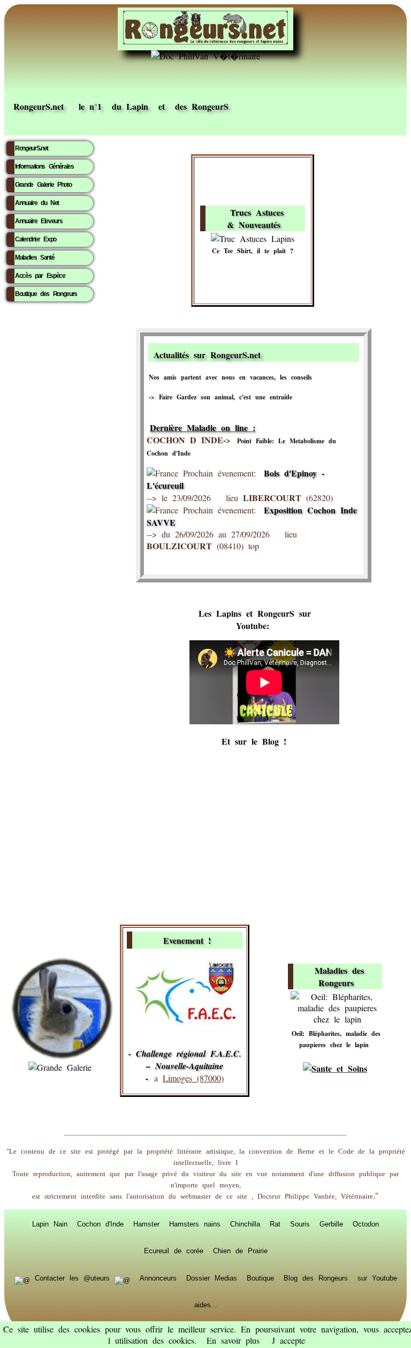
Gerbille (331, 1224)
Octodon (366, 1224)
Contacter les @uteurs (72, 1278)
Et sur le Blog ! (254, 741)
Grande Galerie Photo (43, 184)
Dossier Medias (211, 1278)
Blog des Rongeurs (316, 1278)
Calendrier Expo (35, 239)
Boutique (260, 1278)
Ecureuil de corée (173, 1250)
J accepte (288, 1340)
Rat (275, 1224)
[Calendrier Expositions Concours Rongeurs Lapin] (185, 1024)
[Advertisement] (205, 836)
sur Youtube (377, 1278)
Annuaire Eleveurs (38, 221)
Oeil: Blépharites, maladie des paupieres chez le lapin (336, 1039)
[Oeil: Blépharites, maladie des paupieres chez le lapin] (337, 1019)
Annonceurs (158, 1278)
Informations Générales (44, 166)
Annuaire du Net (37, 203)
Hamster (146, 1224)
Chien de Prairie (240, 1250)
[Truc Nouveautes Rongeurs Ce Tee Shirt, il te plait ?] (252, 238)
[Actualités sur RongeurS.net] (308, 353)
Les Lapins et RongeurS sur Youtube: (255, 619)
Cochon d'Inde (100, 1224)
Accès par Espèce (40, 275)
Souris (300, 1224)
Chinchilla (245, 1224)
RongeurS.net (31, 148)
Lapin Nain (49, 1224)
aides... (205, 1304)
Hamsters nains (194, 1224)
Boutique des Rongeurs (46, 294)
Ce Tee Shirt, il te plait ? (252, 250)
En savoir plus (233, 1340)
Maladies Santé (34, 257)
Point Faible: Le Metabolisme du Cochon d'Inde (241, 447)
